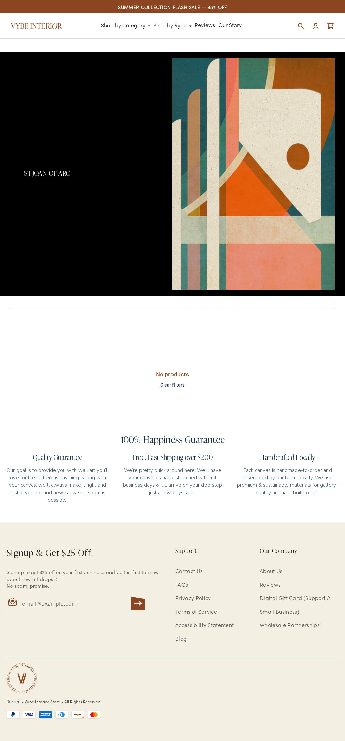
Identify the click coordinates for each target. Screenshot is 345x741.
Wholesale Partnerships (290, 625)
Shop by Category (123, 26)
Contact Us (189, 571)
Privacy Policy (193, 598)
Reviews (205, 25)
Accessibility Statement (204, 625)
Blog (181, 639)
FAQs (181, 585)
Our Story (230, 25)
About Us (271, 571)
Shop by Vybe (170, 26)
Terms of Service (196, 612)
